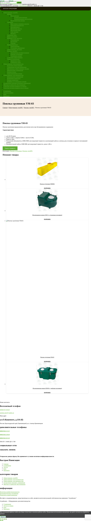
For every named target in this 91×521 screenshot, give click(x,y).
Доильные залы (12, 35)
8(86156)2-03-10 (5, 438)
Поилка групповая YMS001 (47, 184)
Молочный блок (16, 30)
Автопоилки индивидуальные (20, 52)
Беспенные (14, 41)
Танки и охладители (13, 59)
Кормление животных (14, 78)
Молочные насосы (16, 28)
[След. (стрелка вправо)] (2, 520)
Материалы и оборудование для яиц (18, 69)
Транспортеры (15, 46)
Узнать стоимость (10, 148)
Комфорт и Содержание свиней (16, 81)
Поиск (19, 2)
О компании (7, 91)
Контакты (7, 96)
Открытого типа (16, 62)
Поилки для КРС (12, 51)
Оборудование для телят (14, 49)
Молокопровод (15, 27)
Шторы (9, 14)
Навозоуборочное (12, 44)
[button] (9, 492)
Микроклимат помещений (15, 70)
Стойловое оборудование (14, 57)
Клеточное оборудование (14, 65)
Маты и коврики (12, 36)
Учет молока (14, 32)
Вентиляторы (15, 16)
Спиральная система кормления (16, 67)
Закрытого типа (15, 61)
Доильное (10, 22)
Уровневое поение (16, 56)
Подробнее (47, 188)
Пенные (13, 43)
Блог (5, 94)
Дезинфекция (15, 40)
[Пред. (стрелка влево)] (0, 520)
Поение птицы (11, 72)
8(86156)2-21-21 (5, 431)
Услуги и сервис (8, 92)
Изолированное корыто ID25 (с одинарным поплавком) (47, 215)
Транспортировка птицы (14, 73)
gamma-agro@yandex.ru (7, 413)
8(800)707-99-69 (5, 410)
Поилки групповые (16, 54)
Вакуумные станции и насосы (20, 24)
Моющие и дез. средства (14, 38)
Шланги (13, 33)
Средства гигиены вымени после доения (16, 88)
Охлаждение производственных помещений (17, 83)
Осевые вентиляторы (20, 17)
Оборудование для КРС (11, 12)
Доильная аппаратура (17, 25)
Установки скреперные (18, 48)
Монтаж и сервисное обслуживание (14, 85)
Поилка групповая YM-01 (47, 357)
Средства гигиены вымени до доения (15, 86)
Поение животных (12, 80)
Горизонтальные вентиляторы (23, 19)
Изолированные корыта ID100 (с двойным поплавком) (47, 388)
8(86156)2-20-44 (5, 434)
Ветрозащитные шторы (18, 20)
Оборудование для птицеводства (13, 64)
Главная (5, 107)
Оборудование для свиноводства (13, 75)
